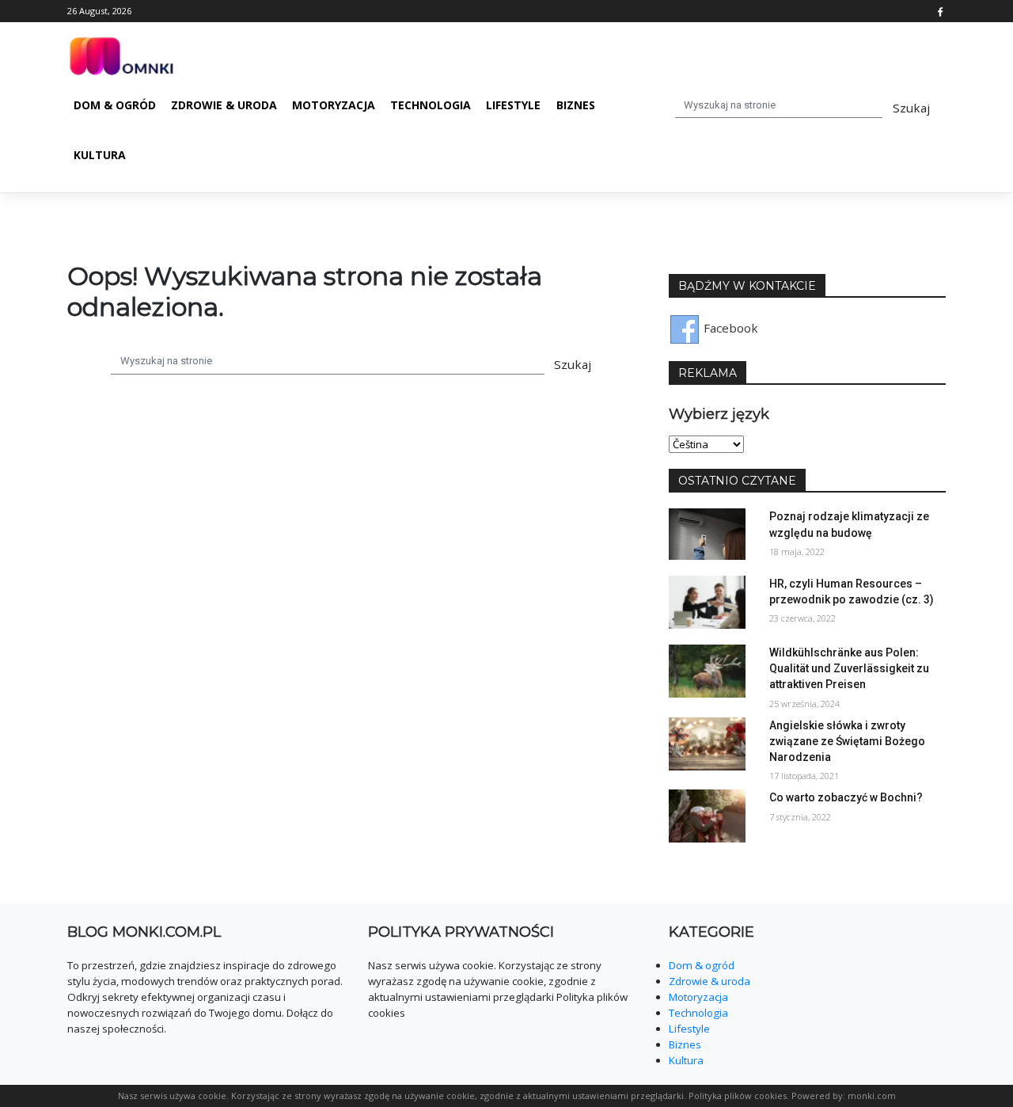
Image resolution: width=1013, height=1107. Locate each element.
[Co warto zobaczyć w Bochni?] (707, 815)
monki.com (872, 1095)
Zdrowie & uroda (224, 104)
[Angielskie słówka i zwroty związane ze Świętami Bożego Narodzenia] (707, 742)
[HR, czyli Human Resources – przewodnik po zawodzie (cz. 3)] (707, 600)
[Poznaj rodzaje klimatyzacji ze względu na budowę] (707, 533)
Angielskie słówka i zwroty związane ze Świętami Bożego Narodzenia (847, 741)
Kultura (100, 154)
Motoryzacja (333, 104)
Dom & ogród (115, 104)
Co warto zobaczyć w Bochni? (846, 797)
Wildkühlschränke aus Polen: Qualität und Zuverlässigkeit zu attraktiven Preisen (849, 668)
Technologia (430, 104)
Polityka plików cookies (738, 1095)
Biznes (575, 104)
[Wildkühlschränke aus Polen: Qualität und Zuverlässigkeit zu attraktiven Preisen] (707, 669)
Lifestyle (513, 104)
